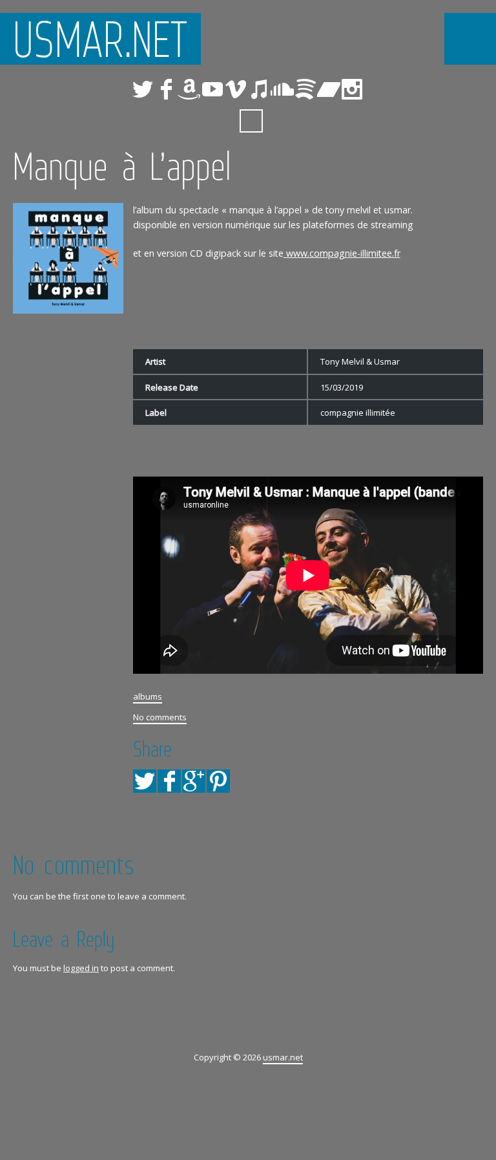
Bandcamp (328, 89)
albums (147, 696)
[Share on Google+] (193, 781)
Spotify (305, 89)
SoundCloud (282, 89)
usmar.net (100, 39)
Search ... (251, 121)
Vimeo (235, 89)
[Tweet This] (144, 781)
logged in (81, 968)
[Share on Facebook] (169, 781)
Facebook (166, 89)
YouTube (212, 89)
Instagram (352, 89)
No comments (160, 717)
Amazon (189, 89)
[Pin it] (218, 781)
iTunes (259, 89)
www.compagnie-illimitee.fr (342, 253)
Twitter (142, 89)
